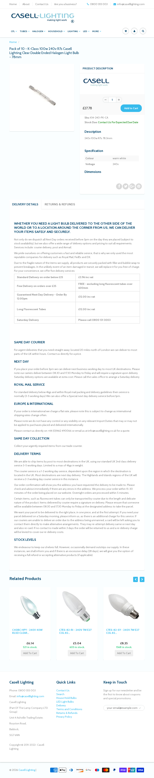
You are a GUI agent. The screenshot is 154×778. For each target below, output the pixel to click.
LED (85, 31)
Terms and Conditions (69, 709)
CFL (13, 31)
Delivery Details (25, 204)
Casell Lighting (27, 770)
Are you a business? (65, 4)
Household (55, 31)
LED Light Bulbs (65, 701)
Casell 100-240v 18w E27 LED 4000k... (129, 631)
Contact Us (41, 4)
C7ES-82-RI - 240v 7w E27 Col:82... (35, 631)
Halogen (37, 31)
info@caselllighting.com (131, 4)
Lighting (73, 31)
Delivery (61, 705)
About (26, 4)
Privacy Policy (64, 716)
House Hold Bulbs (66, 698)
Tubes (23, 31)
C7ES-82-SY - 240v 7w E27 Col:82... (82, 631)
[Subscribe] (140, 708)
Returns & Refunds (60, 204)
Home (13, 4)
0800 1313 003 (99, 4)
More (95, 31)
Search (60, 694)
